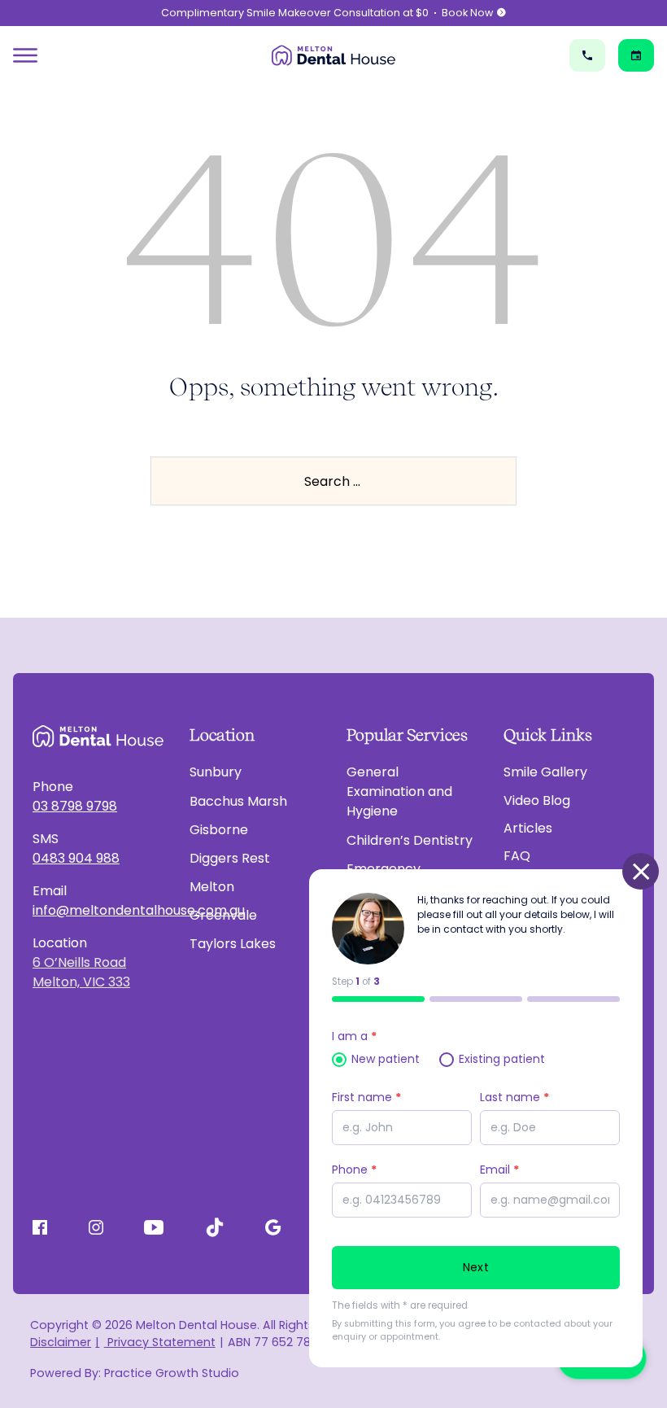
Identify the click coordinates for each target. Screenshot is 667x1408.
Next (476, 1267)
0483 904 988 (76, 858)
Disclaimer (60, 1342)
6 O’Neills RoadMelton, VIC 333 (81, 972)
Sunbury (216, 772)
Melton (212, 886)
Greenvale (223, 915)
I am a (354, 1036)
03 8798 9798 (75, 806)
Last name (514, 1097)
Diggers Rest (230, 858)
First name (366, 1097)
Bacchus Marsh (238, 801)
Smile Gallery (545, 772)
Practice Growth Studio (171, 1373)
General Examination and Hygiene (399, 791)
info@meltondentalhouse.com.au (98, 910)
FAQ (517, 855)
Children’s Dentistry (410, 840)
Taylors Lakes (233, 943)
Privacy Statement (159, 1342)
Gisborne (219, 829)
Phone (354, 1169)
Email (499, 1169)
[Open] (25, 55)
